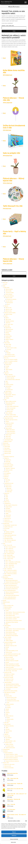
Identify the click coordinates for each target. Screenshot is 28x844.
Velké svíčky (8, 436)
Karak (7, 498)
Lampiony (8, 712)
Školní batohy (8, 391)
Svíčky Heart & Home (8, 418)
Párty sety (6, 722)
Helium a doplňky (7, 637)
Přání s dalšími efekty (11, 414)
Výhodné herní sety (8, 521)
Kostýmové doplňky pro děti (10, 642)
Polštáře (7, 398)
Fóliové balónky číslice (10, 615)
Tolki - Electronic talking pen (10, 540)
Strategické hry (7, 503)
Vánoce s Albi (6, 762)
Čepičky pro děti (9, 644)
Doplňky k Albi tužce (8, 526)
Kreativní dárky (9, 336)
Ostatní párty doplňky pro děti (12, 650)
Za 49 (5, 284)
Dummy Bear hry (7, 463)
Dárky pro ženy (9, 311)
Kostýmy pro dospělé (8, 677)
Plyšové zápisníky (10, 378)
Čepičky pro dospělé (10, 659)
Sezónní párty (7, 736)
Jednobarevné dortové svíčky (13, 700)
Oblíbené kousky (6, 602)
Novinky (4, 600)
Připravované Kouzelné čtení (10, 535)
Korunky (7, 647)
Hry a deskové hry (6, 1)
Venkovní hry (7, 520)
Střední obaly (9, 490)
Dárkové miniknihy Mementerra (12, 592)
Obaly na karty (8, 486)
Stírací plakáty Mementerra (10, 598)
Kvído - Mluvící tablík (8, 555)
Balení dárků (6, 287)
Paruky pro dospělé (10, 667)
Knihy (5, 530)
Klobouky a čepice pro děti (11, 645)
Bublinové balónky (8, 607)
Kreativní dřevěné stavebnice (12, 757)
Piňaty (7, 714)
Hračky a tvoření (6, 445)
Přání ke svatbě (10, 409)
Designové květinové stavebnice (12, 761)
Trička (7, 371)
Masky (7, 649)
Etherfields (8, 508)
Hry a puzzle (6, 528)
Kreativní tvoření (7, 449)
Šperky (7, 367)
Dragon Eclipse (9, 506)
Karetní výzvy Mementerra (11, 585)
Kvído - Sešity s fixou (10, 567)
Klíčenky (7, 332)
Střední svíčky (8, 434)
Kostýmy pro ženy (9, 680)
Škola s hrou (6, 501)
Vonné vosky (8, 438)
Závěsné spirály (10, 719)
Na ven (8, 304)
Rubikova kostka (9, 470)
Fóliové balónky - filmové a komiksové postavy (15, 612)
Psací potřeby (8, 386)
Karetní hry (6, 475)
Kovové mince (8, 485)
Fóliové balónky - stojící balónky (12, 613)
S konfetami (8, 689)
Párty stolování (7, 724)
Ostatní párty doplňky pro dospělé (13, 665)
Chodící (7, 610)
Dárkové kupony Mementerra (12, 580)
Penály (7, 383)
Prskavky (9, 707)
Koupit (10, 75)
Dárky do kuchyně (9, 329)
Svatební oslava (10, 746)
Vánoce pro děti (7, 766)
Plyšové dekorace (9, 396)
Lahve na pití (8, 346)
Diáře (7, 381)
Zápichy (7, 732)
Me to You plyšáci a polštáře (11, 361)
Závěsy (8, 721)
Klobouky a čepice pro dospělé (12, 660)
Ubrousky (7, 729)
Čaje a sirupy (8, 319)
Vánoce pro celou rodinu (9, 764)
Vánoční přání (10, 411)
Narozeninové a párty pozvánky (10, 690)
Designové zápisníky (11, 376)
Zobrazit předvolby (14, 839)
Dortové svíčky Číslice (11, 699)
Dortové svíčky (9, 695)
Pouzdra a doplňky (9, 384)
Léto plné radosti (9, 301)
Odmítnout (14, 835)
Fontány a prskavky (10, 704)
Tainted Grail (8, 515)
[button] (26, 821)
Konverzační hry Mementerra (12, 588)
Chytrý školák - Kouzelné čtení (10, 525)
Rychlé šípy (8, 461)
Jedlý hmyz (8, 322)
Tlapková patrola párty (10, 747)
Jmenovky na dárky (10, 292)
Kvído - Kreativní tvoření (9, 553)
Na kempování (10, 302)
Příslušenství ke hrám (8, 483)
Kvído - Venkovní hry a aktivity (10, 570)
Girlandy (7, 709)
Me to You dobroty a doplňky (11, 359)
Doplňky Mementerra (8, 578)
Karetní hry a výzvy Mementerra (10, 583)
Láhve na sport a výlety (12, 347)
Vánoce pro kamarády (8, 767)
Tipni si (7, 481)
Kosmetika (8, 334)
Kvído (4, 543)
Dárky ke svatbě (9, 297)
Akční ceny (5, 282)
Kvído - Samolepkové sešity (11, 563)
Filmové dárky (8, 331)
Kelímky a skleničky (10, 726)
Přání (5, 399)
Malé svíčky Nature (11, 429)
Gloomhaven (8, 510)
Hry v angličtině (7, 473)
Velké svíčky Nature (11, 431)
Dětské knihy (5, 443)
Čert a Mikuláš (8, 737)
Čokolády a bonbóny (10, 321)
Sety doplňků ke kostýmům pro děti (13, 654)
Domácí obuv (8, 364)
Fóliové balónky (7, 608)
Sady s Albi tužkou (8, 536)
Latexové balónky (7, 682)
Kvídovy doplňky (7, 575)
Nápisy (7, 623)
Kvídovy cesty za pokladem (11, 572)
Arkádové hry (8, 460)
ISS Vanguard (8, 511)
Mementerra (5, 577)
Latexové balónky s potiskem (12, 687)
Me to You (6, 357)
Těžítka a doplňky (9, 640)
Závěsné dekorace (9, 716)
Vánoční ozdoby (9, 314)
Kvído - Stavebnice (8, 568)
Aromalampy (9, 424)
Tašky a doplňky (9, 369)
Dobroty (5, 316)
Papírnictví (6, 373)
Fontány (8, 705)
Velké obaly (9, 491)
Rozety (8, 717)
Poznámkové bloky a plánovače (13, 379)
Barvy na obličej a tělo (8, 605)
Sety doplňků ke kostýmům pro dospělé (14, 669)
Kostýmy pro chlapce (10, 674)
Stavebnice (5, 751)
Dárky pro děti (8, 307)
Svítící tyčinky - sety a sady (11, 670)
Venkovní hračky (7, 451)
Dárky (4, 286)
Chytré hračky (7, 446)
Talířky (7, 727)
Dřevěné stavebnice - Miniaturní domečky (14, 756)
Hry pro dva (6, 471)
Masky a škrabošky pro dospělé (12, 664)
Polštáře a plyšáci (8, 393)
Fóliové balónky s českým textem (13, 617)
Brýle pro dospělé (9, 657)
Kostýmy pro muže (9, 679)
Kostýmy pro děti (7, 672)
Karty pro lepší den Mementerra (12, 587)
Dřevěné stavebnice (8, 752)
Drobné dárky (7, 326)
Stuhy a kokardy (9, 294)
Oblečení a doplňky (8, 363)
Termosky (9, 349)
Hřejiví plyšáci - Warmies (11, 394)
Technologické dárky (8, 439)
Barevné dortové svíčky (12, 697)
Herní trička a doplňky (8, 465)
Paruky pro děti (9, 652)
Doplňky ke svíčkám (10, 423)
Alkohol (7, 317)
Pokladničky (8, 337)
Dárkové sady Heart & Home (11, 419)
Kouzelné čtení (6, 523)
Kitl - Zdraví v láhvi (9, 324)
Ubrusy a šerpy (9, 731)
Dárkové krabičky (9, 289)
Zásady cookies (13, 842)
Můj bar (7, 351)
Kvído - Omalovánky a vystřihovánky (13, 562)
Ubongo (7, 500)
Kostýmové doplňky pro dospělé (11, 655)
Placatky (8, 352)
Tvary (8, 702)
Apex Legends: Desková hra (11, 505)
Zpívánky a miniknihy (10, 532)
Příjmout (14, 832)
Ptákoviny (6, 734)
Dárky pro (6, 306)
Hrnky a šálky (8, 344)
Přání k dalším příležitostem (12, 406)
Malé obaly (9, 488)
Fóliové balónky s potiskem (11, 618)
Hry (3, 455)
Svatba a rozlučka (9, 744)
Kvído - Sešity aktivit (10, 565)
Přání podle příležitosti (10, 403)
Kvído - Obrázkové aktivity (9, 557)
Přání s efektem (9, 413)
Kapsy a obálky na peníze (11, 401)
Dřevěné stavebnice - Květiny (12, 754)
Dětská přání (9, 404)
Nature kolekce (9, 428)
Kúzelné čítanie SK (8, 533)
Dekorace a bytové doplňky (9, 312)
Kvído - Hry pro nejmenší (11, 547)
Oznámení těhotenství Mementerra (13, 582)
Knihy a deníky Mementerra (10, 590)
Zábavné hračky (7, 453)
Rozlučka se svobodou (11, 299)
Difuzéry (7, 421)
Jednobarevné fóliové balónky (12, 622)
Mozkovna (6, 476)
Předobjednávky (6, 749)
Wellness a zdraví (8, 441)
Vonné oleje (9, 426)
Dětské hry (6, 458)
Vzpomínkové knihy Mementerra (12, 595)
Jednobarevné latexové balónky (12, 684)
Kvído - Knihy (8, 560)
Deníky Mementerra (10, 593)
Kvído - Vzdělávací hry (10, 552)
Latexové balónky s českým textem (13, 685)
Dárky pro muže (9, 309)
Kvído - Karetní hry (9, 548)
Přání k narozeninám (11, 408)
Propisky (8, 388)
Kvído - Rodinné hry (9, 550)
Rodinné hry (6, 493)
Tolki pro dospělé (7, 542)
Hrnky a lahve (7, 342)
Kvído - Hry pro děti (8, 545)
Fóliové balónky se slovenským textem (14, 620)
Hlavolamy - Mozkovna (10, 468)
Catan (7, 496)
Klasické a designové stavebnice (11, 759)
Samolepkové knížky (8, 538)
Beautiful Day (8, 327)
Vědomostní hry (7, 518)
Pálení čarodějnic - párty (11, 741)
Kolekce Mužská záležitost (9, 356)
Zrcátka (7, 341)
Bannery (7, 694)
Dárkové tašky (8, 291)
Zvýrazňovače (10, 389)
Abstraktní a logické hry (9, 456)
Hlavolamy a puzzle (8, 466)
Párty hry (6, 478)
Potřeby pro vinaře (11, 354)
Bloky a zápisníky (9, 374)
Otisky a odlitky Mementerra (10, 597)
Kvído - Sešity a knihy (8, 558)
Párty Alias (8, 480)
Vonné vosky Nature (11, 433)
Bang (7, 495)
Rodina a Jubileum (9, 339)
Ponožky (7, 366)
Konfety (7, 710)
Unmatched (8, 516)
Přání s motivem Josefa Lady (12, 416)
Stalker (7, 513)
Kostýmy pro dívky (9, 675)
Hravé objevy (7, 448)
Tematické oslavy (8, 742)
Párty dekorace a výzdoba (9, 692)
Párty (4, 603)
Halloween (8, 739)
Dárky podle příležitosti (9, 296)
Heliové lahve (8, 639)
